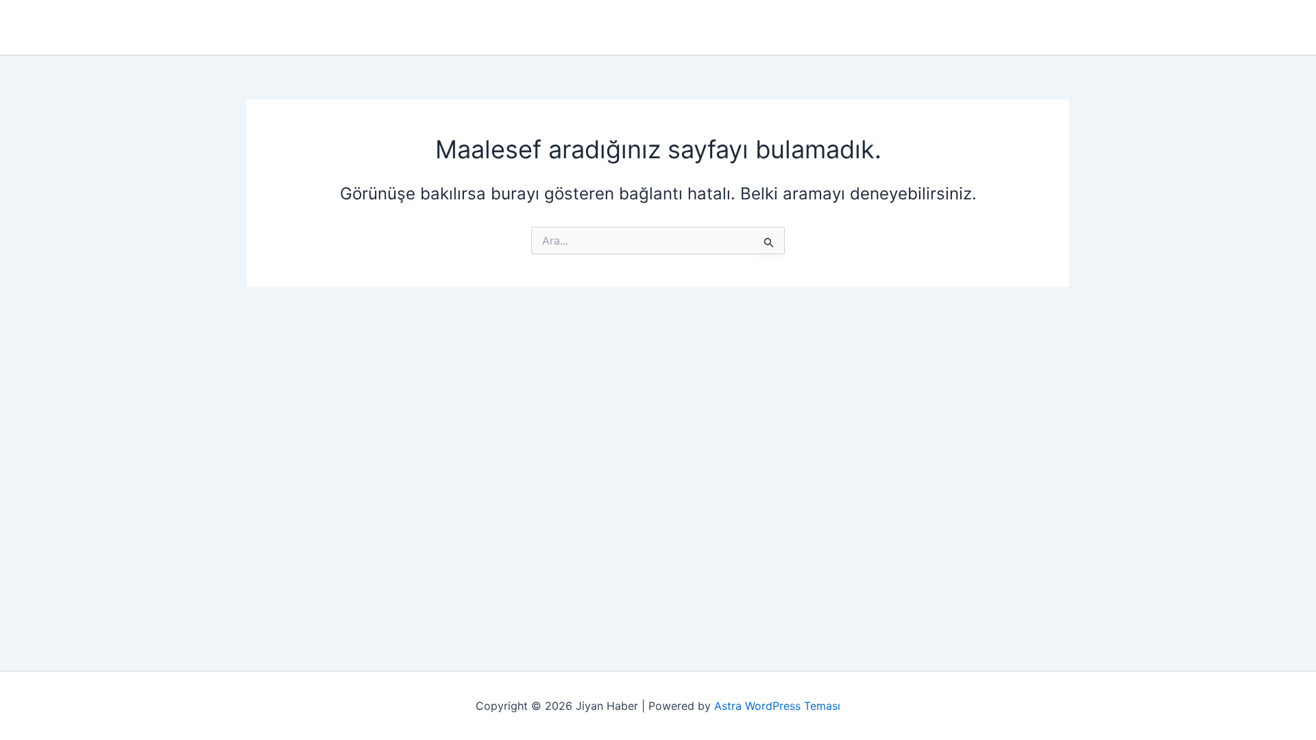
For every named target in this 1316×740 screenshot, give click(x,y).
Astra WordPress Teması (777, 706)
